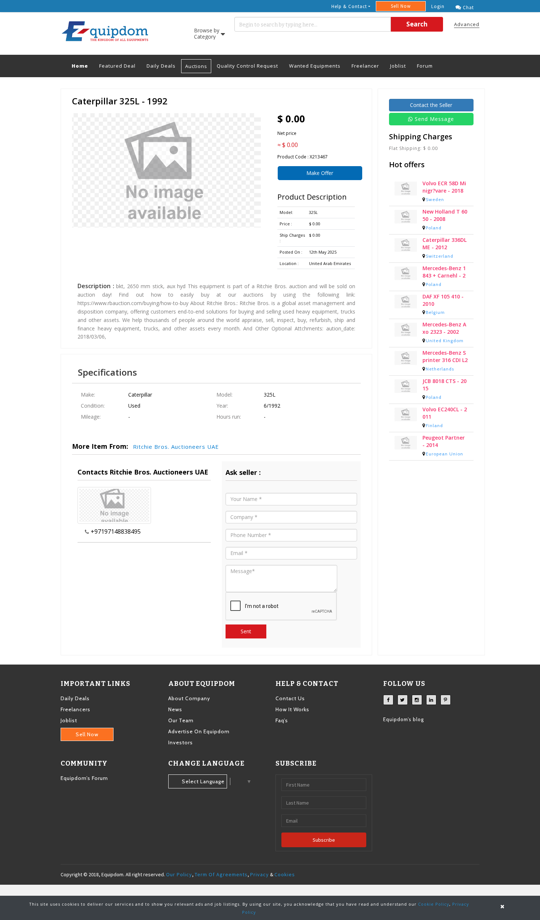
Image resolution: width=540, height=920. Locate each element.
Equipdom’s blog (403, 719)
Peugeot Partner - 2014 (443, 441)
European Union (444, 454)
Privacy (259, 874)
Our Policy (179, 874)
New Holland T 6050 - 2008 (444, 215)
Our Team (181, 720)
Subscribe (324, 840)
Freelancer (365, 65)
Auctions (196, 66)
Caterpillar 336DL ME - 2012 (444, 243)
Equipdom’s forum (84, 778)
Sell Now (401, 6)
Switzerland (439, 256)
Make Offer (319, 172)
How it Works (292, 709)
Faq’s (282, 720)
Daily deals (75, 698)
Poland (434, 227)
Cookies (284, 874)
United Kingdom (445, 340)
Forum (425, 65)
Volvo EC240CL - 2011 (444, 413)
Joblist (398, 65)
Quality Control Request (247, 65)
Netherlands (440, 369)
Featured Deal (117, 65)
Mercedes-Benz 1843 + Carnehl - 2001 (444, 272)
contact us (290, 698)
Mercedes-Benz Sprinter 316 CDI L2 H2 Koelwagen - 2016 (445, 356)
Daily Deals (161, 65)
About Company (189, 698)
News (175, 709)
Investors (180, 742)
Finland (434, 425)
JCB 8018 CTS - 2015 (444, 384)
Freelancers (75, 709)
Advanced (466, 24)
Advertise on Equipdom (199, 731)
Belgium (435, 312)
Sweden (435, 199)
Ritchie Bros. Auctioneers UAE (176, 446)
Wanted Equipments (315, 65)
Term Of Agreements (221, 874)
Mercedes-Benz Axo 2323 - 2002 (444, 328)
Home (83, 65)
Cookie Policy (433, 904)
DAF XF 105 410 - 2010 (443, 300)
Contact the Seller (431, 104)
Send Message (434, 118)
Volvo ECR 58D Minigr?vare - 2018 (444, 187)
